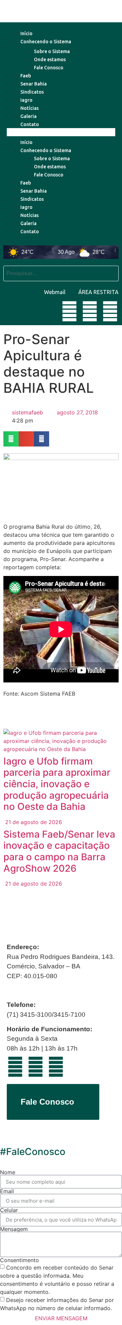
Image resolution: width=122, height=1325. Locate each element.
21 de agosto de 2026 (32, 822)
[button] (61, 132)
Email (7, 1191)
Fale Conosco (48, 67)
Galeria (28, 116)
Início (26, 33)
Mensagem (14, 1229)
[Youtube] (69, 311)
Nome (7, 1172)
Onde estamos (50, 59)
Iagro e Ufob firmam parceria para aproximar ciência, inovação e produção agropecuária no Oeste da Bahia (56, 783)
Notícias (29, 108)
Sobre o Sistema (52, 51)
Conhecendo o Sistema (45, 41)
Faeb (25, 75)
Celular (9, 1210)
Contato (29, 124)
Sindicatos (32, 92)
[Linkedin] (89, 311)
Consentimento (19, 1260)
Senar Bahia (33, 84)
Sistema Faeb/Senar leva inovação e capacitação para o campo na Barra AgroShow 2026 (59, 851)
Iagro (26, 100)
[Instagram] (110, 311)
